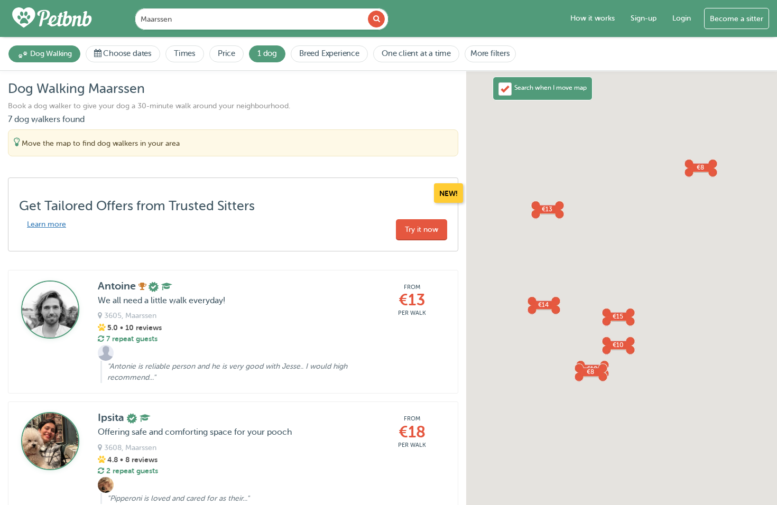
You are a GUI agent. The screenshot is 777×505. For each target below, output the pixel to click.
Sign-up (643, 18)
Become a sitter (736, 19)
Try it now (421, 229)
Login (681, 18)
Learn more (46, 224)
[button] (547, 209)
